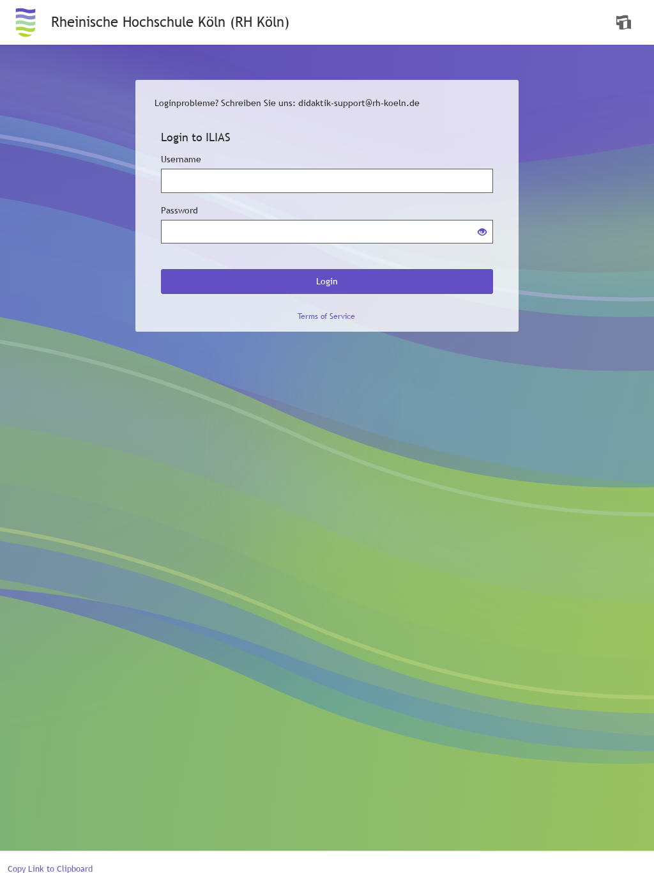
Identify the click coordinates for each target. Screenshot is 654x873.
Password (179, 210)
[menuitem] (625, 22)
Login (327, 281)
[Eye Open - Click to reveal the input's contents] (482, 232)
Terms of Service (326, 316)
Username (181, 159)
